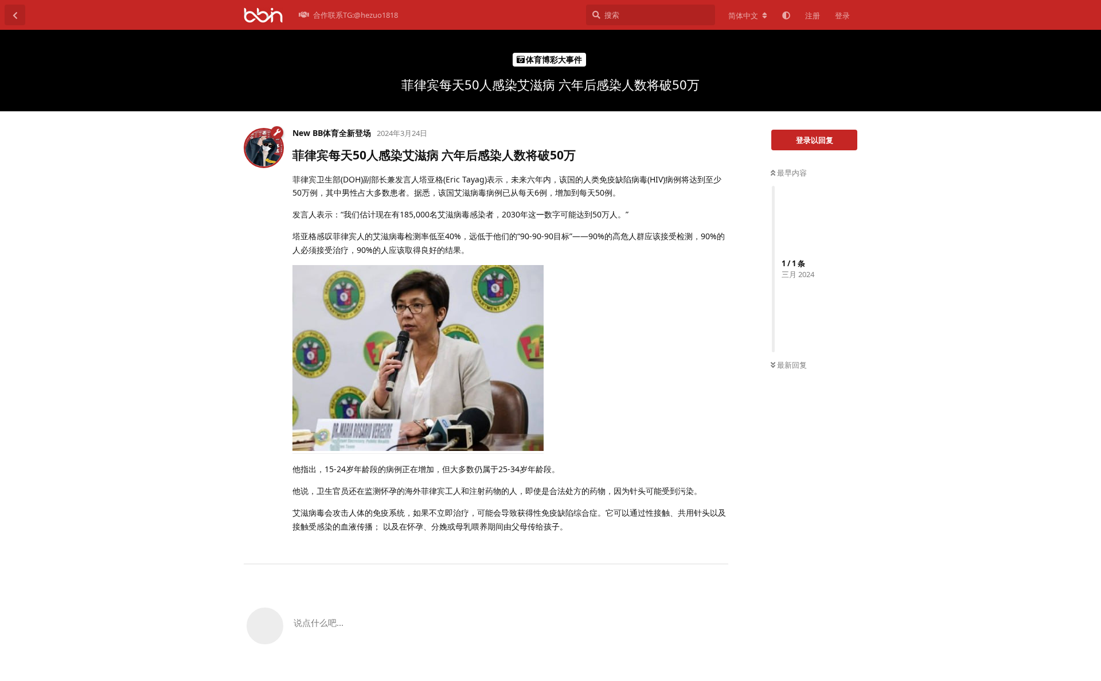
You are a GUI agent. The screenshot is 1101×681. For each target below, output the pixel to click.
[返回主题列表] (15, 15)
